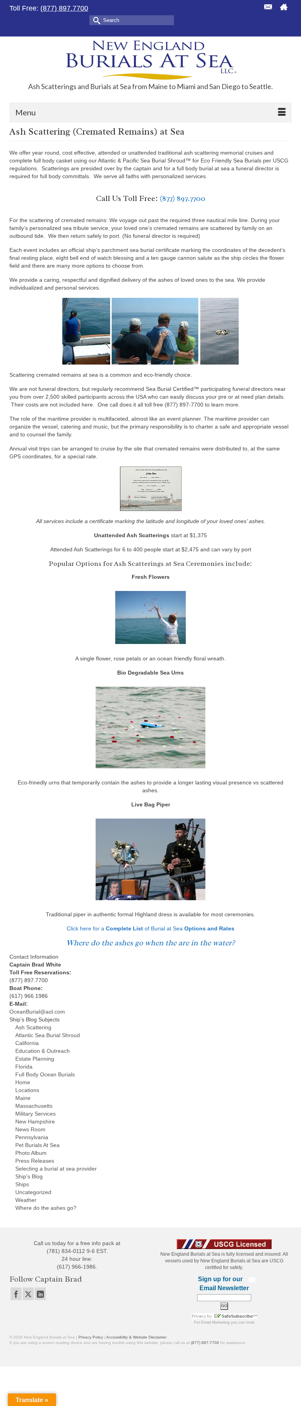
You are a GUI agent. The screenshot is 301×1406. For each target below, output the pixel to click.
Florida (24, 1066)
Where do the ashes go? (45, 1208)
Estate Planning (34, 1059)
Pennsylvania (31, 1137)
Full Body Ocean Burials (45, 1074)
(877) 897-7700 (205, 1342)
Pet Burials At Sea (37, 1145)
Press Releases (34, 1161)
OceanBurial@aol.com (37, 1011)
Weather (25, 1200)
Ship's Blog (29, 1176)
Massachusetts (34, 1106)
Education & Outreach (42, 1051)
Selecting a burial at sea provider (56, 1168)
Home (22, 1082)
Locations (27, 1090)
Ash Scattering (33, 1027)
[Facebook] (16, 1293)
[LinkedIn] (40, 1293)
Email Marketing (215, 1322)
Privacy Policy (90, 1337)
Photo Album (31, 1153)
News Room (30, 1129)
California (27, 1043)
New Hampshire (35, 1121)
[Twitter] (28, 1293)
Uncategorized (33, 1192)
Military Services (35, 1114)
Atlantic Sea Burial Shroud (47, 1035)
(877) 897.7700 (64, 8)
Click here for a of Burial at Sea (150, 928)
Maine (23, 1098)
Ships (22, 1184)
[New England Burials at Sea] (150, 59)
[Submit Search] (95, 20)
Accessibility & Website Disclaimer (136, 1337)
